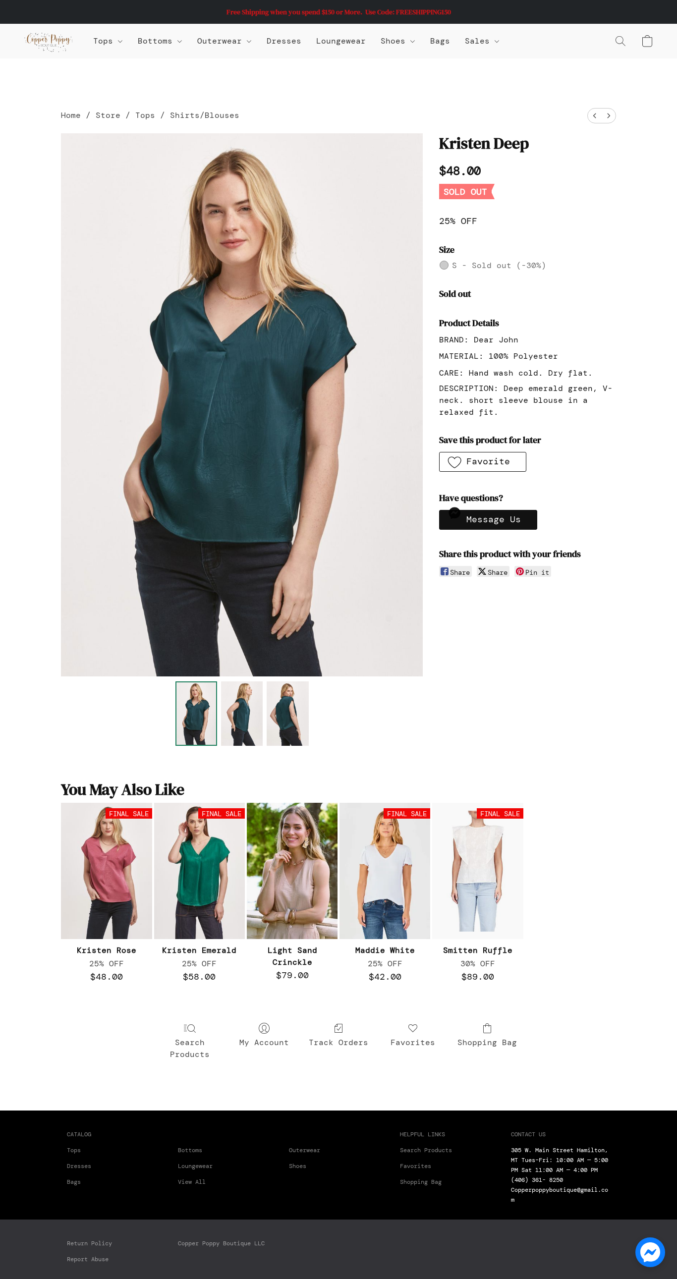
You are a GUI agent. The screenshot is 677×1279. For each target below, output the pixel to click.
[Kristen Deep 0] (196, 713)
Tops (105, 41)
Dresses (284, 41)
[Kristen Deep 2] (287, 713)
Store (108, 115)
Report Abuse (88, 1259)
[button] (48, 41)
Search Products (190, 1048)
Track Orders (338, 1042)
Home (71, 115)
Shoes (395, 41)
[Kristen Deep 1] (242, 713)
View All (192, 1182)
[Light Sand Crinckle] (292, 871)
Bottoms (190, 1150)
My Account (264, 1042)
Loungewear (341, 41)
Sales (480, 41)
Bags (440, 41)
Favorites (413, 1042)
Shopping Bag (487, 1042)
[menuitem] (595, 116)
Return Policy (89, 1243)
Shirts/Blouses (204, 115)
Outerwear (222, 41)
